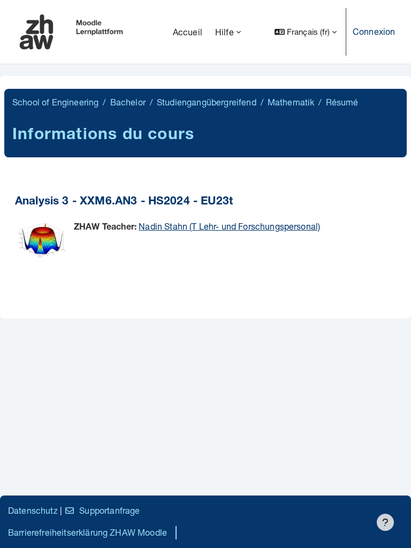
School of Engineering (55, 102)
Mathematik (291, 102)
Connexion (374, 31)
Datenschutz (33, 510)
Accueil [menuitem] (187, 32)
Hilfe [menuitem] (224, 32)
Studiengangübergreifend (206, 102)
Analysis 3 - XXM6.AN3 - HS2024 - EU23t (124, 202)
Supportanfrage (109, 510)
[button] (306, 32)
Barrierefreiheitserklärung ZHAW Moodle (87, 532)
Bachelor (128, 102)
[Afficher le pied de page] (385, 522)
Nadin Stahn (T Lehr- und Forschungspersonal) (229, 226)
